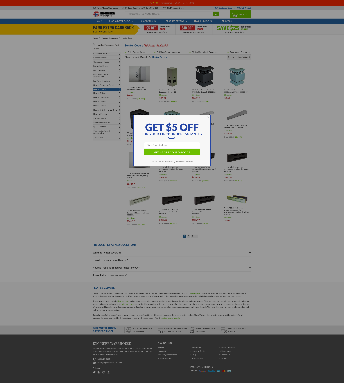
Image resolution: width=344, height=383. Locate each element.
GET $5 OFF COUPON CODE (172, 152)
